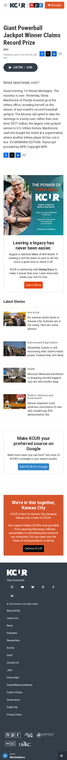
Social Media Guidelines (19, 685)
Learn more (33, 285)
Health (31, 369)
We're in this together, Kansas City (33, 505)
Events (10, 648)
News (10, 625)
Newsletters (13, 640)
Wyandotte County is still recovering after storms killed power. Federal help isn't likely (45, 351)
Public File (12, 707)
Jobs (9, 670)
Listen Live (12, 618)
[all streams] (62, 755)
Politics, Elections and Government (40, 397)
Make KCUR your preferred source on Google (33, 443)
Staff (10, 655)
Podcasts (12, 633)
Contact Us (13, 662)
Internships (13, 677)
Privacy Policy (14, 714)
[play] (5, 755)
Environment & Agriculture (42, 342)
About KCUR (13, 611)
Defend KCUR (33, 548)
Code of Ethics (15, 692)
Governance (13, 700)
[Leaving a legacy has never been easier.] (33, 205)
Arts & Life (33, 312)
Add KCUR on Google (33, 467)
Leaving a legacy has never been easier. (33, 245)
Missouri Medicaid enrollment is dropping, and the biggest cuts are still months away (45, 377)
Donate (56, 5)
